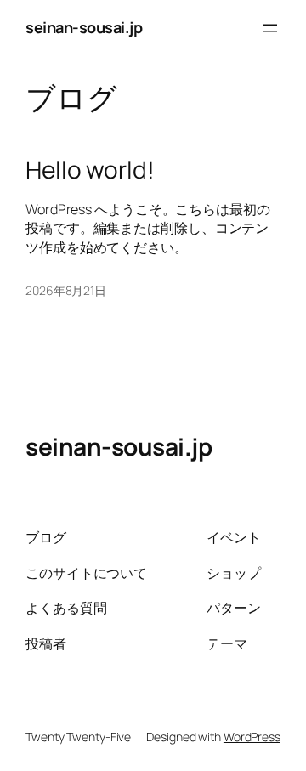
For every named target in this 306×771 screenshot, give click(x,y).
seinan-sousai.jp (84, 27)
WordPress (252, 736)
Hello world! (90, 170)
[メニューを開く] (270, 28)
